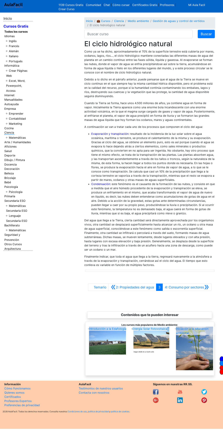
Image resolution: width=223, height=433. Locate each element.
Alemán (14, 51)
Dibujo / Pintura (14, 160)
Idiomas (9, 36)
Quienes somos (14, 392)
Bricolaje (10, 178)
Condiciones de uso (77, 411)
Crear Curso (67, 9)
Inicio (7, 18)
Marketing (15, 123)
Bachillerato (12, 225)
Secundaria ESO (14, 200)
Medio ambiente (138, 21)
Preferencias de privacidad (22, 405)
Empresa (10, 108)
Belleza (9, 173)
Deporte (9, 155)
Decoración (12, 169)
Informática (11, 65)
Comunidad (93, 5)
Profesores (167, 5)
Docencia (10, 164)
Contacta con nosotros (94, 392)
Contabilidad (17, 118)
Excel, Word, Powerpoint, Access (15, 86)
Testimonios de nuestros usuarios (101, 388)
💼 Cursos (103, 21)
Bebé (7, 182)
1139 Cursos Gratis (71, 5)
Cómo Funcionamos (17, 388)
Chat (107, 5)
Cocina (9, 128)
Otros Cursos (13, 244)
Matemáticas (17, 137)
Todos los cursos (16, 31)
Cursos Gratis (15, 26)
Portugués (15, 61)
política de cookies (120, 411)
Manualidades (13, 99)
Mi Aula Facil (196, 5)
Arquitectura (12, 248)
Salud (8, 151)
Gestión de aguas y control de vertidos (179, 21)
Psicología (11, 187)
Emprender (16, 113)
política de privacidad (98, 411)
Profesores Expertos (18, 401)
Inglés (13, 41)
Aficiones (10, 146)
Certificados (12, 396)
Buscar (206, 34)
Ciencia (9, 132)
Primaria (9, 196)
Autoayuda (11, 104)
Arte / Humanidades (17, 142)
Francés (14, 46)
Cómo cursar (121, 5)
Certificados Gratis (144, 5)
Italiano (13, 56)
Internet (9, 95)
